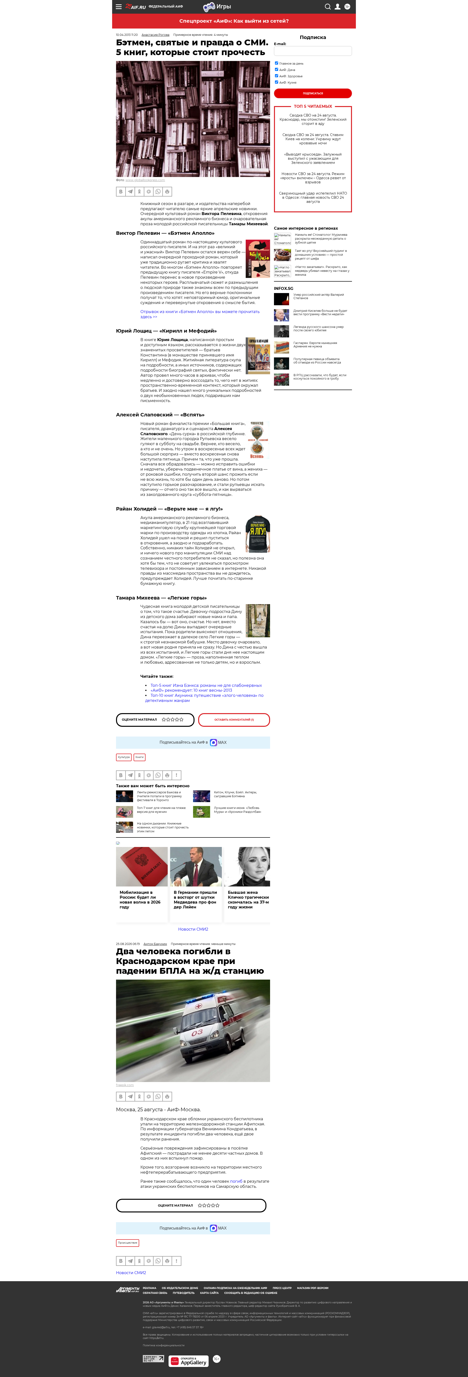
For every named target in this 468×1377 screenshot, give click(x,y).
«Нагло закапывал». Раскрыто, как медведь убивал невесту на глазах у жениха (322, 270)
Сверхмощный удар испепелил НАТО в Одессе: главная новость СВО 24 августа (313, 197)
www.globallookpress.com (145, 180)
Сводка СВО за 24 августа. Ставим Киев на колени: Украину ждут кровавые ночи (313, 139)
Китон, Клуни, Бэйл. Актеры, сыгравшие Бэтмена (235, 794)
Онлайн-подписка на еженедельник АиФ (235, 1288)
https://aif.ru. (156, 1338)
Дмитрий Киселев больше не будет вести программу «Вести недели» (320, 312)
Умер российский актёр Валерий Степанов (318, 296)
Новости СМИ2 (193, 929)
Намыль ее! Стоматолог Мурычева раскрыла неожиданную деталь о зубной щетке (321, 238)
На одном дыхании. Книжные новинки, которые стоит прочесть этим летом (163, 827)
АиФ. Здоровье (290, 76)
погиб (237, 1181)
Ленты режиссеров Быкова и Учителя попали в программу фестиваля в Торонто (159, 796)
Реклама (149, 1288)
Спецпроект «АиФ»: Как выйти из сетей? (234, 21)
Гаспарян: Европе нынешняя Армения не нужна (315, 344)
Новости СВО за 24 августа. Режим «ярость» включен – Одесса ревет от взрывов (313, 178)
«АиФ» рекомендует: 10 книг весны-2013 (191, 690)
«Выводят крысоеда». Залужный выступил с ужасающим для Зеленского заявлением (313, 158)
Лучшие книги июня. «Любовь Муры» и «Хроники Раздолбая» (237, 810)
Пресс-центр (282, 1288)
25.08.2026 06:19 (128, 944)
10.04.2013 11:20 (127, 35)
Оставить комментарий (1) (234, 719)
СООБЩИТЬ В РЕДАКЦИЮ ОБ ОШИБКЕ (250, 1293)
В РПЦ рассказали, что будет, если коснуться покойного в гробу (319, 377)
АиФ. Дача (287, 70)
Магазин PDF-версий (312, 1288)
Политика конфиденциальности (164, 1345)
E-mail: (280, 44)
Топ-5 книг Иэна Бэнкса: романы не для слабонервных (206, 685)
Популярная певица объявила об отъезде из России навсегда (317, 360)
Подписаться (313, 93)
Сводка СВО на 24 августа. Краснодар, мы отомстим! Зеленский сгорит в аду (313, 119)
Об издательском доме (180, 1288)
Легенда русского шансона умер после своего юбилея (318, 328)
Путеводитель (184, 1293)
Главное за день (291, 63)
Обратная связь (155, 1293)
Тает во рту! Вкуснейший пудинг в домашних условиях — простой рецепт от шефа (321, 254)
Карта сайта (209, 1293)
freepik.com (125, 1085)
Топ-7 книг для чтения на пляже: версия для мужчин (161, 810)
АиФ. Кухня (287, 82)
